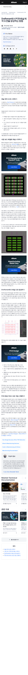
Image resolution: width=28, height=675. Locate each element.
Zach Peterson (10, 102)
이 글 (17, 206)
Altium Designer (15, 419)
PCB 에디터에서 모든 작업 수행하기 (12, 555)
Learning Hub (4, 12)
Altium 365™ (13, 424)
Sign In (25, 2)
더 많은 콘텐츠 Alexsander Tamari (11, 471)
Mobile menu (2, 2)
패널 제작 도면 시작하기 (9, 549)
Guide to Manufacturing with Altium (11, 447)
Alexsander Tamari (8, 25)
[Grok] (16, 49)
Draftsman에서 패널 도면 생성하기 (12, 553)
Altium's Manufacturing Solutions (10, 443)
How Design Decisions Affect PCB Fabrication (13, 439)
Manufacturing (7, 6)
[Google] (13, 49)
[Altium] (14, 2)
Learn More (14, 167)
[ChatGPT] (4, 49)
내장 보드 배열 (15, 144)
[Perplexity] (7, 49)
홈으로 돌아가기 (15, 539)
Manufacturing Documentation (10, 450)
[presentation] (25, 478)
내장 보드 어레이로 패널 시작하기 (12, 551)
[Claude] (10, 49)
